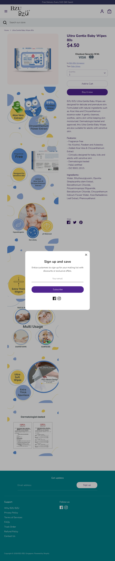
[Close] (86, 255)
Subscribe (58, 289)
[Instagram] (59, 298)
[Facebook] (54, 298)
